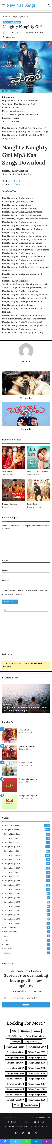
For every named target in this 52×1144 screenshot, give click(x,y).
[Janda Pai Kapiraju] (9, 752)
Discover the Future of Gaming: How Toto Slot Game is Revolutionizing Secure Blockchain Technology (25, 707)
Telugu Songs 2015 (12, 855)
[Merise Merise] (9, 768)
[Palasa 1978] (9, 735)
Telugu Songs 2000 (12, 881)
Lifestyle (7, 953)
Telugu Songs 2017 (12, 868)
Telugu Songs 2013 (12, 842)
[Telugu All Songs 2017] (9, 785)
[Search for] (48, 6)
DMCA (20, 1126)
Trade (6, 944)
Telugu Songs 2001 (12, 919)
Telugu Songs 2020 (12, 838)
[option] (26, 698)
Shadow (19, 111)
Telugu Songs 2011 (12, 876)
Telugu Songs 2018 (12, 864)
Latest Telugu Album (12, 825)
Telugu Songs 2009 (12, 885)
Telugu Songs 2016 (12, 859)
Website (5, 580)
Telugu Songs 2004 (12, 906)
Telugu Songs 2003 (12, 902)
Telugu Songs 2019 (12, 847)
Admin (8, 33)
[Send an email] (12, 33)
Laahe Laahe (33, 504)
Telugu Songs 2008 (12, 893)
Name (5, 560)
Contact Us (42, 1126)
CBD (5, 940)
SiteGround (39, 1122)
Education (8, 949)
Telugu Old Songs (11, 830)
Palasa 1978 (24, 730)
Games (6, 936)
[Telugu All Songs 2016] (9, 801)
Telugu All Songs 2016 (29, 795)
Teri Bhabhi (7, 471)
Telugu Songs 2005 (12, 910)
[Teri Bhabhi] (13, 457)
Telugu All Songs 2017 (29, 779)
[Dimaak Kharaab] (13, 490)
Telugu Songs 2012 (12, 872)
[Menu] (3, 6)
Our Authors (10, 1126)
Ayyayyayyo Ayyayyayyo (38, 471)
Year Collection (10, 932)
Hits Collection (10, 927)
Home (7, 16)
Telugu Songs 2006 (12, 898)
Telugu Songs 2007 (12, 915)
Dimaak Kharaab (9, 504)
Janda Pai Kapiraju (27, 746)
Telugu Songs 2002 (12, 923)
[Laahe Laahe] (38, 490)
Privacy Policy (30, 1126)
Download (18, 181)
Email (5, 570)
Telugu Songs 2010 (12, 889)
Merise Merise (25, 763)
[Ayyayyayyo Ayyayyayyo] (38, 457)
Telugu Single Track (20, 16)
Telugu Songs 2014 (12, 851)
